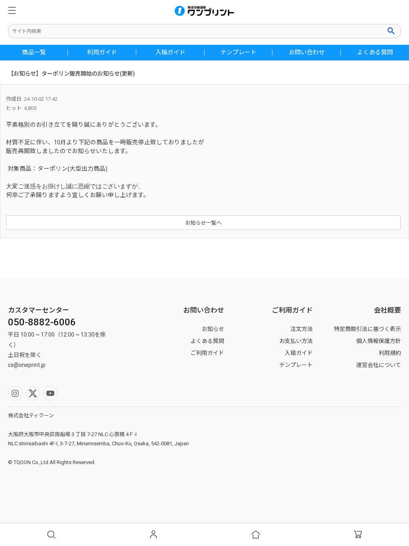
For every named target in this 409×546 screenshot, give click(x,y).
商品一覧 (34, 53)
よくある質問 (375, 53)
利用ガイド (102, 53)
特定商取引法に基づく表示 (367, 329)
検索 (392, 30)
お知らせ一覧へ (203, 223)
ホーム (255, 535)
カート (358, 535)
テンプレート (238, 53)
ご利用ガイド (207, 353)
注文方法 (301, 329)
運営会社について (378, 365)
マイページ (153, 535)
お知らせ (213, 329)
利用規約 (390, 353)
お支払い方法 (296, 341)
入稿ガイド (170, 53)
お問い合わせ (307, 53)
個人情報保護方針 (378, 341)
